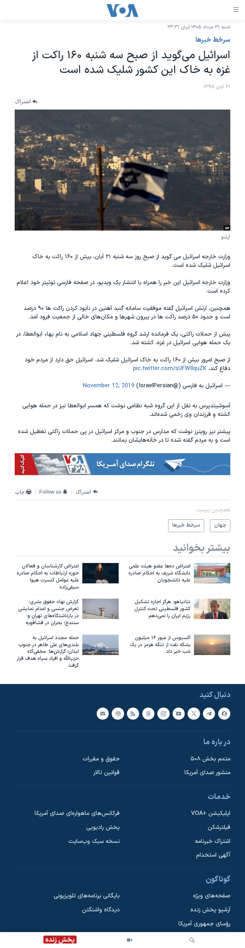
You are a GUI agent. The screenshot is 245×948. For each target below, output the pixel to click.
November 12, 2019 (108, 385)
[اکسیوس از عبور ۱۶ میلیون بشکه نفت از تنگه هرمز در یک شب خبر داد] (212, 645)
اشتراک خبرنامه (212, 841)
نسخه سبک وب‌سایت (94, 841)
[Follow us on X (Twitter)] (194, 714)
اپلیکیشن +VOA (210, 813)
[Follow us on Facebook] (224, 714)
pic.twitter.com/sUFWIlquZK (169, 368)
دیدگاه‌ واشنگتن (101, 910)
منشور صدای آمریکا (207, 772)
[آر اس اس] (133, 714)
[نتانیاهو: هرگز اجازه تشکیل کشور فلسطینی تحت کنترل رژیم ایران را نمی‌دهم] (212, 609)
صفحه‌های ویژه (211, 896)
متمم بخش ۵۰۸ (210, 759)
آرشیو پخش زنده (210, 910)
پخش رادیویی (103, 827)
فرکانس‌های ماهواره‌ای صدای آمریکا (77, 813)
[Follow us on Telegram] (209, 714)
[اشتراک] (103, 714)
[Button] (26, 101)
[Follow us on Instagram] (163, 714)
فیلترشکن (219, 827)
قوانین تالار (106, 772)
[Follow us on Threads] (148, 714)
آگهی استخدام (213, 855)
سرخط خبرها (213, 40)
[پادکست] (118, 714)
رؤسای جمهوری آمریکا (204, 924)
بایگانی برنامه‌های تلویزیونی (87, 896)
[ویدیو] (129, 940)
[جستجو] (192, 940)
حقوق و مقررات (101, 759)
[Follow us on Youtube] (179, 714)
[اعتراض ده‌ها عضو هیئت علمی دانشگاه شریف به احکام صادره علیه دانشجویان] (212, 573)
